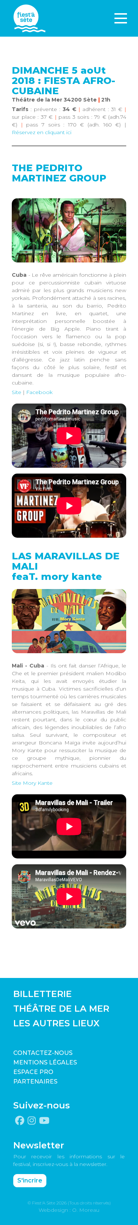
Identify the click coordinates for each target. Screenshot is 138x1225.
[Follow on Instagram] (32, 1121)
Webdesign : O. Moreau (69, 1210)
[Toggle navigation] (120, 18)
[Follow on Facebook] (19, 1121)
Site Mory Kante (32, 783)
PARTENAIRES (35, 1081)
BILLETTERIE (42, 994)
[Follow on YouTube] (44, 1121)
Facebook (39, 392)
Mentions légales (45, 1062)
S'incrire (29, 1180)
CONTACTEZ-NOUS (42, 1052)
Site (16, 392)
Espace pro (33, 1071)
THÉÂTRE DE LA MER (61, 1008)
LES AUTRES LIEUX (56, 1023)
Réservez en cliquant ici (41, 132)
